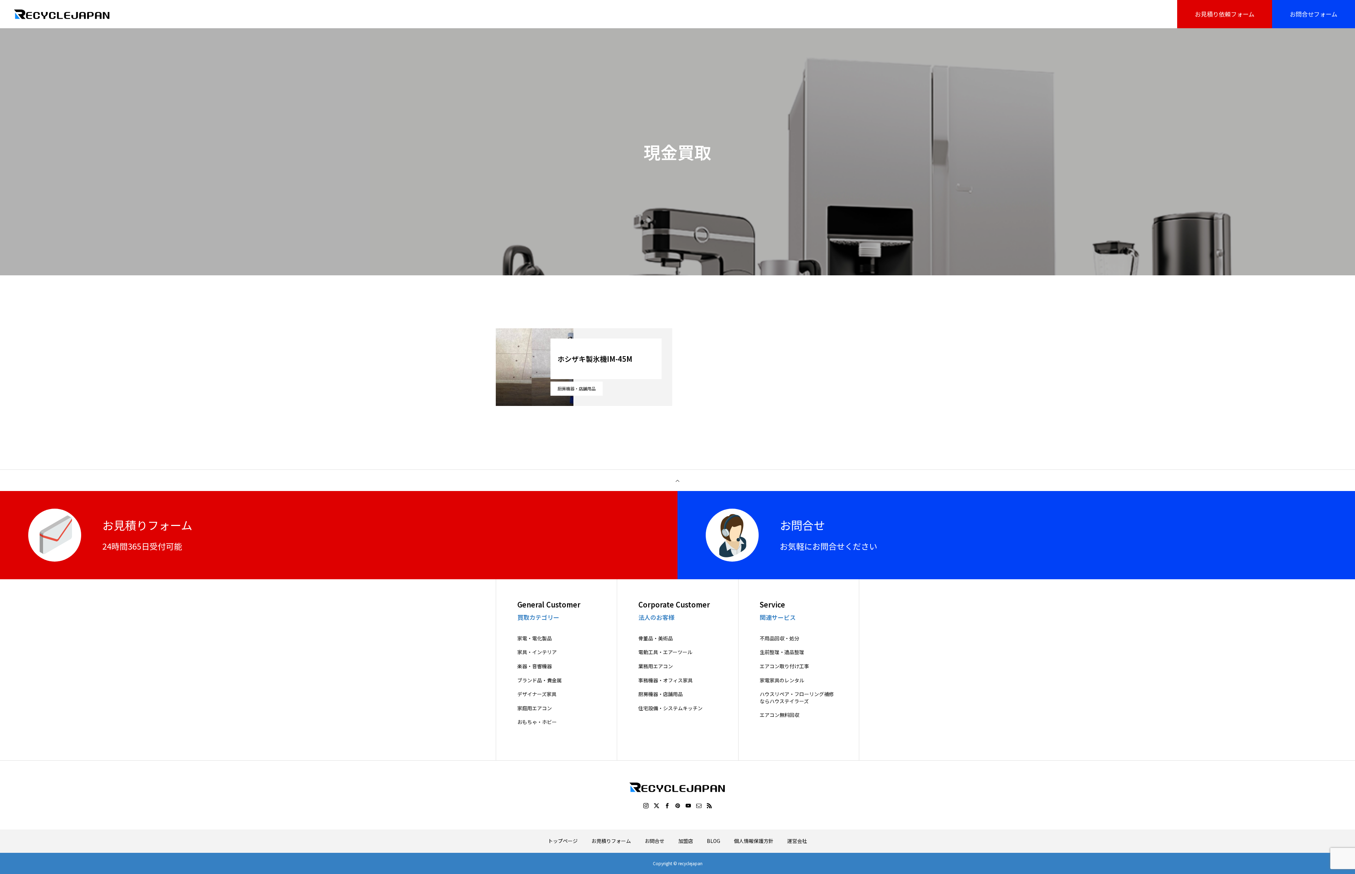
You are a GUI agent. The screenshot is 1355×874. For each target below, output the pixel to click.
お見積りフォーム (611, 840)
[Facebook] (666, 805)
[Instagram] (645, 805)
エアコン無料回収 (779, 715)
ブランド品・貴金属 (539, 680)
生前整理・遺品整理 (782, 652)
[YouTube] (688, 805)
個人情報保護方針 (753, 840)
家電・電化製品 (534, 638)
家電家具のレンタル (782, 680)
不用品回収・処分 (779, 638)
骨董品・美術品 (655, 638)
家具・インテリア (537, 652)
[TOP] (677, 480)
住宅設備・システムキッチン (670, 708)
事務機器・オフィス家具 (665, 680)
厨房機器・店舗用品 (577, 388)
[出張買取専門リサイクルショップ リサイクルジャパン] (62, 14)
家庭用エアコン (534, 708)
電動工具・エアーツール (665, 652)
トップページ (563, 840)
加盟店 (685, 840)
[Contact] (698, 805)
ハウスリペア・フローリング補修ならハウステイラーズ (797, 698)
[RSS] (709, 805)
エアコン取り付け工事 (784, 666)
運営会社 (797, 840)
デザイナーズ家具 (536, 694)
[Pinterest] (677, 805)
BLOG (713, 840)
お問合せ (654, 840)
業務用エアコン (655, 666)
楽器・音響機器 (534, 666)
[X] (656, 805)
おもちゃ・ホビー (537, 722)
